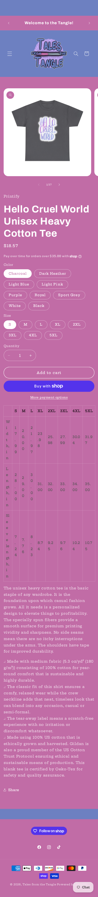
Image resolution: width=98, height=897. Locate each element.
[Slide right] (59, 185)
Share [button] (13, 790)
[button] (9, 53)
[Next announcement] (89, 23)
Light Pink (52, 284)
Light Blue (19, 284)
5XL (53, 335)
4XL (33, 335)
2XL (77, 324)
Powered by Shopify (72, 884)
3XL (12, 335)
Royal (40, 295)
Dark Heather (52, 273)
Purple (15, 295)
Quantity (11, 346)
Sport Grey (69, 295)
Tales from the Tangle (39, 884)
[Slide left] (39, 185)
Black (38, 305)
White (15, 305)
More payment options (49, 397)
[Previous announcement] (9, 23)
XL (57, 324)
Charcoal (18, 273)
